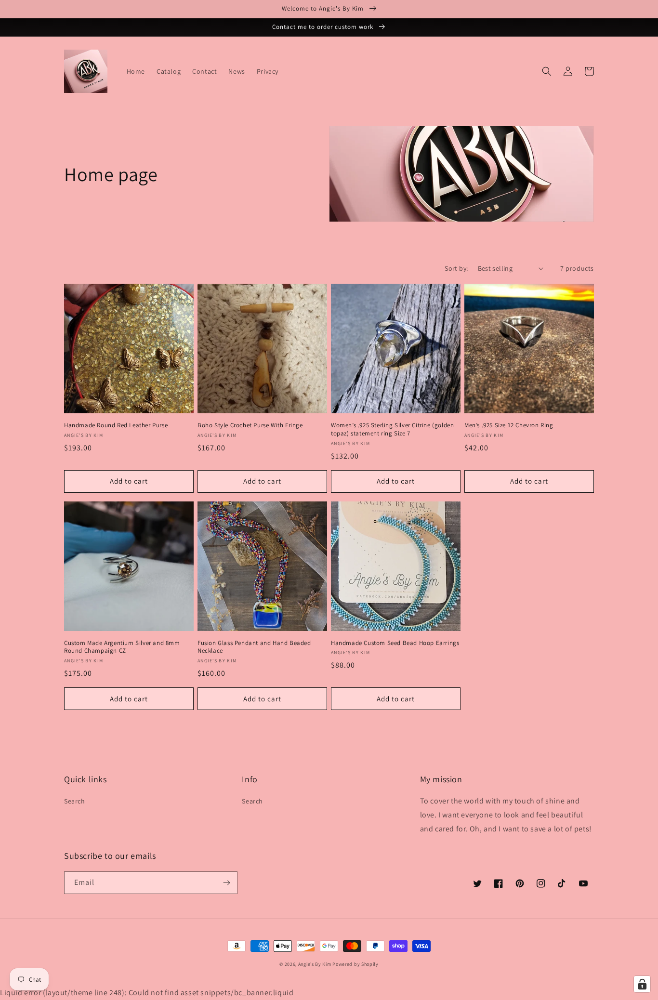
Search (74, 801)
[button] (546, 71)
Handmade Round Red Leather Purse (116, 425)
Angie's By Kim (314, 964)
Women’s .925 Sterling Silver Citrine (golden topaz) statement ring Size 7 (392, 429)
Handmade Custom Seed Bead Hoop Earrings (395, 643)
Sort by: (456, 268)
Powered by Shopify (355, 964)
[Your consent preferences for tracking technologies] (642, 984)
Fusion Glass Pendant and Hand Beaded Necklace (254, 647)
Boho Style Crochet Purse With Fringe (250, 425)
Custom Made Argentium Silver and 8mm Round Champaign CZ (122, 647)
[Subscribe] (226, 882)
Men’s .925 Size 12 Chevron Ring (508, 425)
